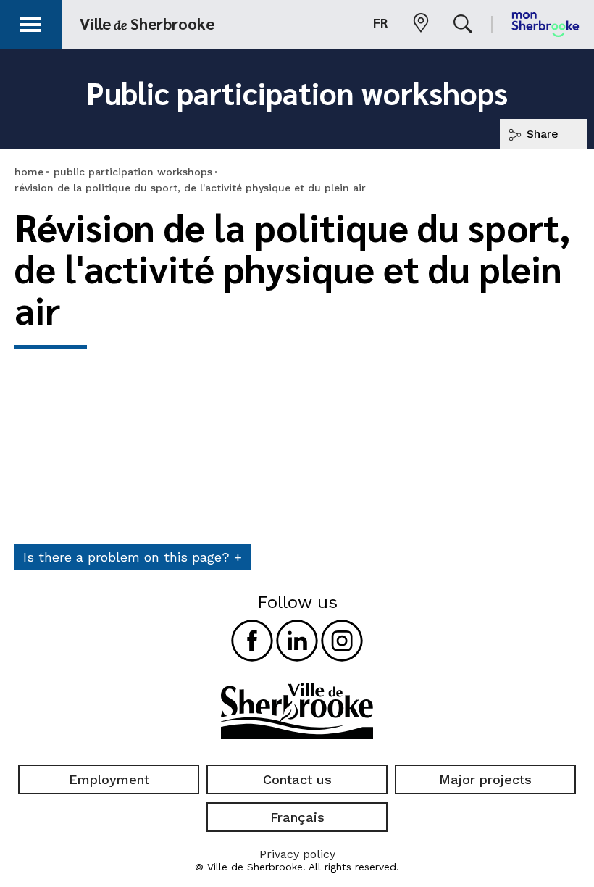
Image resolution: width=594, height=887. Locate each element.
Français (297, 817)
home (28, 172)
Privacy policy (297, 854)
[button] (30, 22)
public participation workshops (133, 172)
